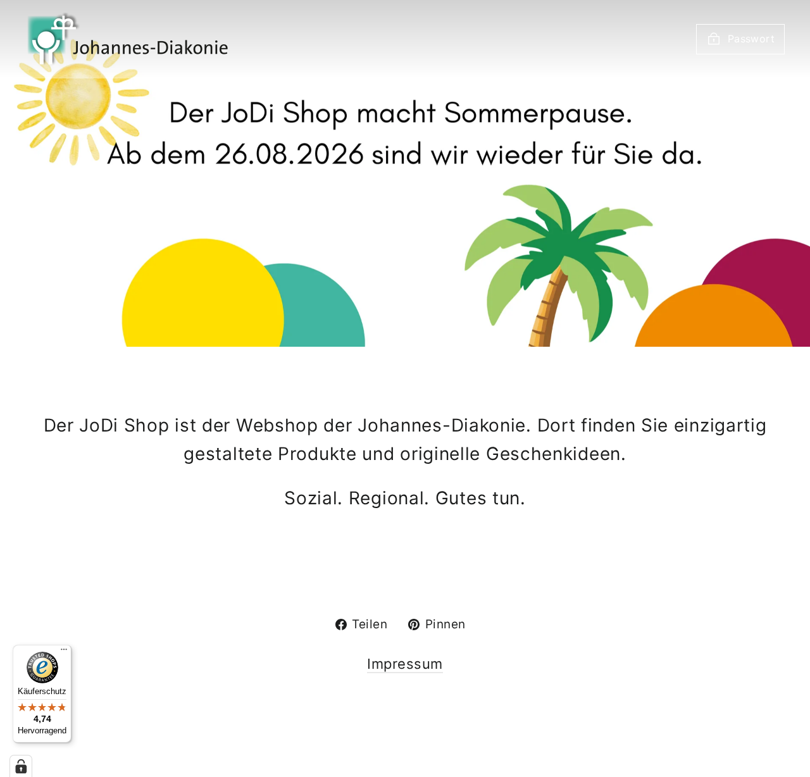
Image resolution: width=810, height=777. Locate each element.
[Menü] (64, 652)
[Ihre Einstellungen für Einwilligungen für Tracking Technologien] (21, 766)
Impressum (405, 664)
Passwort (751, 38)
